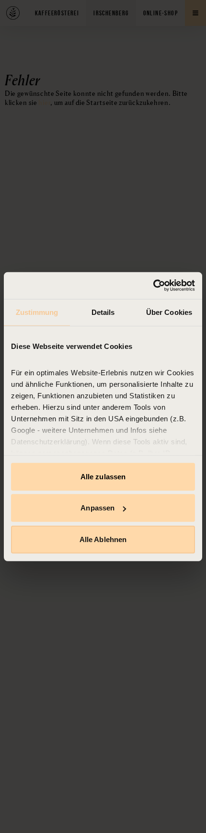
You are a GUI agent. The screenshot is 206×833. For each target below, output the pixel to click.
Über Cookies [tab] (169, 312)
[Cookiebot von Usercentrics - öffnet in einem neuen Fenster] (153, 285)
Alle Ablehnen (103, 539)
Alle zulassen (103, 476)
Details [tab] (103, 312)
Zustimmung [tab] (37, 312)
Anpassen (97, 508)
